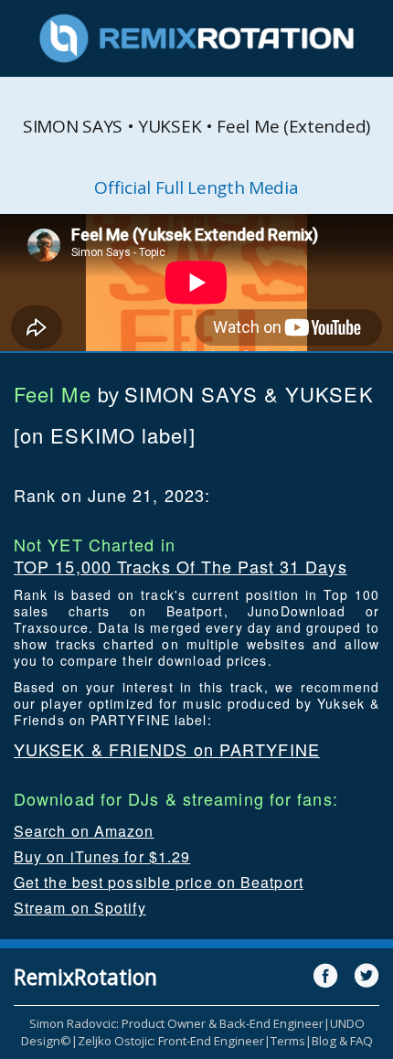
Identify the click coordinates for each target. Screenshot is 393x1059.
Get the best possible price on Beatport (158, 882)
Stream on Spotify (80, 907)
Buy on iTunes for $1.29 (102, 856)
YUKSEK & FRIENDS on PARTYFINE (167, 749)
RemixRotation (85, 976)
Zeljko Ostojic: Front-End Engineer (171, 1040)
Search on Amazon (84, 830)
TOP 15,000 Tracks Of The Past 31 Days (180, 566)
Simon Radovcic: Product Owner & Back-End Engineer (176, 1023)
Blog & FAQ (342, 1040)
